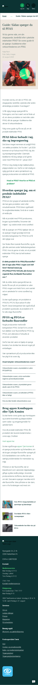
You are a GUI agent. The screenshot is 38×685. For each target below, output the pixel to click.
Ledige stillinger (7, 613)
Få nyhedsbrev (7, 622)
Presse (4, 616)
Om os (4, 610)
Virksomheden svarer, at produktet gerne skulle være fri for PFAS (16, 386)
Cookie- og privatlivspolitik (11, 647)
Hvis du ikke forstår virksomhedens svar (16, 401)
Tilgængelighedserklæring (11, 656)
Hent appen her (8, 441)
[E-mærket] (7, 671)
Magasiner (6, 619)
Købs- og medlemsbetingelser (13, 650)
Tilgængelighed (7, 653)
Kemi (4, 16)
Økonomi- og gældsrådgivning (13, 632)
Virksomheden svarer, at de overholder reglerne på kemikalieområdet (16, 377)
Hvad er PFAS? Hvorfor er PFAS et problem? (21, 182)
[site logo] (8, 6)
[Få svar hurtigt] (33, 681)
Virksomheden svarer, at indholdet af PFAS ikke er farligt (17, 394)
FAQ (3, 644)
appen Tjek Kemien (24, 446)
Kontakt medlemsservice (11, 584)
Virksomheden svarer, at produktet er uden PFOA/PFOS (17, 369)
